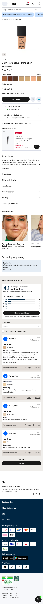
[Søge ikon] (39, 9)
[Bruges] (33, 78)
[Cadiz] (39, 78)
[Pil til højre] (39, 494)
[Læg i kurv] (37, 147)
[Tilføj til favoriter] (32, 99)
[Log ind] (27, 4)
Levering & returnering (11, 204)
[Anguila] (15, 78)
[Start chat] (38, 599)
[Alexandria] (4, 78)
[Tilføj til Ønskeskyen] (38, 99)
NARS (4, 60)
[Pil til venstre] (33, 494)
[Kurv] (39, 4)
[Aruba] (21, 78)
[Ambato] (10, 78)
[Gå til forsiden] (13, 4)
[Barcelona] (27, 78)
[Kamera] (36, 9)
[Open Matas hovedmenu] (5, 4)
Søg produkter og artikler (12, 10)
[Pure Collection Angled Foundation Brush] (21, 140)
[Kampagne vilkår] (29, 147)
